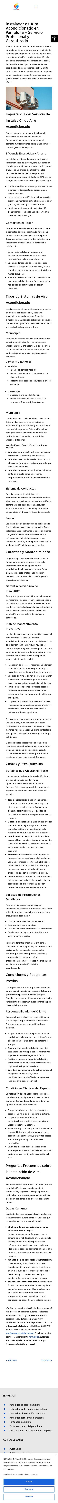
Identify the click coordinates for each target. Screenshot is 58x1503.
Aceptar (29, 1482)
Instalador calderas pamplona (25, 1405)
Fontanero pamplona (20, 1422)
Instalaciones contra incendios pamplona (30, 1431)
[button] (54, 38)
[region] (29, 1478)
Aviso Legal (15, 1449)
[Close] (56, 1454)
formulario (34, 1337)
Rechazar (29, 1497)
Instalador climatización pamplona (27, 1414)
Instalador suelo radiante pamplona (28, 1409)
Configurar (29, 1489)
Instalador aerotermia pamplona (26, 1418)
